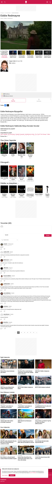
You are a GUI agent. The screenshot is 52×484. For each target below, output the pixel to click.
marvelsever (7, 314)
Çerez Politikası (33, 472)
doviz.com (3, 481)
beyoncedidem (7, 275)
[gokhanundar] (2, 284)
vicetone (6, 306)
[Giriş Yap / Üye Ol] (47, 2)
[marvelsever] (2, 315)
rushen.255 (6, 252)
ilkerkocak (6, 259)
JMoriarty (6, 267)
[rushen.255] (2, 252)
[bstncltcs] (2, 323)
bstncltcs (6, 322)
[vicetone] (2, 307)
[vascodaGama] (2, 293)
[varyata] (2, 244)
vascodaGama (7, 293)
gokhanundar (7, 283)
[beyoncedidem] (2, 276)
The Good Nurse (11, 134)
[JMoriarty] (2, 268)
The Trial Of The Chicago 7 (41, 134)
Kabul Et (12, 475)
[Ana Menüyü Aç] (2, 2)
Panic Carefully (4, 134)
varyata (5, 244)
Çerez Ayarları (5, 475)
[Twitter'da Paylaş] (8, 105)
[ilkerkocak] (2, 260)
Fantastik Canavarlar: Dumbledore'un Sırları (24, 134)
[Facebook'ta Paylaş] (5, 105)
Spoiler (6, 235)
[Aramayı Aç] (5, 2)
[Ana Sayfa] (26, 2)
